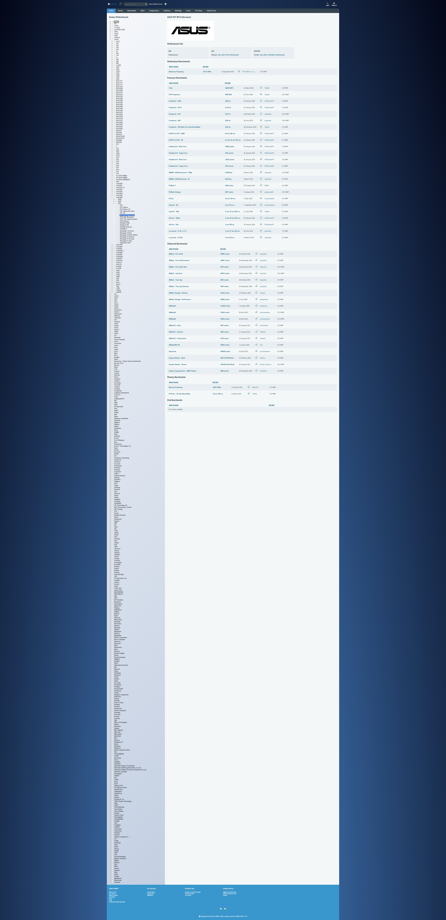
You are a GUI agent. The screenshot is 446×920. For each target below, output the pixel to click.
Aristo (116, 333)
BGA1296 (119, 101)
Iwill (115, 545)
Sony (116, 781)
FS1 (117, 172)
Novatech (117, 675)
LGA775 (119, 264)
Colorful (116, 381)
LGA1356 (119, 195)
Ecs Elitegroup (119, 440)
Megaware (117, 631)
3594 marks (224, 286)
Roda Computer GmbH (122, 750)
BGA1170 (119, 93)
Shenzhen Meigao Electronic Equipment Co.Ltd (130, 770)
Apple (116, 331)
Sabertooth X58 (125, 243)
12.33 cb (228, 107)
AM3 (117, 73)
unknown (117, 882)
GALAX (116, 478)
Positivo (117, 706)
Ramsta (117, 740)
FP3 (117, 160)
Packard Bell (118, 689)
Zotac (116, 874)
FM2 (117, 152)
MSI (115, 596)
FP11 (118, 156)
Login (116, 586)
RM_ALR (117, 732)
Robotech (117, 748)
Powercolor (118, 708)
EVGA (116, 438)
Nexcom (117, 669)
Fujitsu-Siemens (119, 476)
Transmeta (117, 831)
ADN (115, 32)
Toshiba (117, 827)
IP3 (115, 529)
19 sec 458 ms (218, 394)
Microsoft (117, 643)
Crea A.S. (117, 395)
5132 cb (228, 127)
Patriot (116, 693)
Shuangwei (118, 774)
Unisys (116, 849)
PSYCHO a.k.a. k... (249, 72)
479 (117, 49)
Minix (116, 649)
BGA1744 (119, 118)
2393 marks (224, 267)
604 (117, 53)
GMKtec (117, 481)
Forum (188, 11)
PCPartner (117, 685)
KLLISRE (117, 564)
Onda (116, 681)
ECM (116, 430)
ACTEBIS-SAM (119, 30)
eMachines (118, 878)
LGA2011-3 (120, 251)
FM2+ (118, 154)
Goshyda (117, 501)
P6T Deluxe (124, 207)
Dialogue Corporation (121, 418)
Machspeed (118, 604)
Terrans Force (119, 815)
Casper (116, 373)
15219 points (229, 159)
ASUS (116, 39)
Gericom (117, 493)
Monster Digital (119, 653)
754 (117, 55)
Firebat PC (117, 460)
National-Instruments (121, 665)
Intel (115, 537)
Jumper (116, 558)
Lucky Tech (118, 590)
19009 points (229, 146)
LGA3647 (119, 255)
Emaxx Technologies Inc (122, 446)
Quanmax (117, 726)
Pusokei (117, 718)
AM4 (117, 77)
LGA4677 (119, 258)
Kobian (116, 570)
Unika (116, 847)
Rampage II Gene (126, 233)
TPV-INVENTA (119, 807)
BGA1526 (119, 114)
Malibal (116, 612)
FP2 (117, 158)
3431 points (229, 153)
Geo (115, 491)
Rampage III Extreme (127, 237)
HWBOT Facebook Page (229, 892)
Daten (116, 410)
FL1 (117, 148)
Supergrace (118, 791)
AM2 (117, 69)
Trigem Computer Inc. (121, 837)
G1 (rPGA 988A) (121, 176)
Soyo (116, 783)
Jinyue (116, 556)
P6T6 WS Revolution (127, 217)
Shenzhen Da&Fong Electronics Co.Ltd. (127, 768)
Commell (117, 385)
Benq (116, 359)
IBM (115, 523)
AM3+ (118, 75)
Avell (116, 341)
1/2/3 (118, 41)
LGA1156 (119, 191)
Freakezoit (263, 306)
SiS (115, 777)
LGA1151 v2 (120, 187)
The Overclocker (189, 894)
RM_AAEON (118, 730)
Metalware (117, 635)
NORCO (117, 659)
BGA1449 (119, 110)
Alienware (117, 318)
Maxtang (117, 628)
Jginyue (117, 553)
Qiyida (116, 724)
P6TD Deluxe (124, 221)
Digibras (117, 422)
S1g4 (118, 276)
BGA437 (119, 130)
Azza (116, 351)
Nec (115, 667)
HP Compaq (118, 509)
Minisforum (118, 647)
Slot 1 (118, 282)
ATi (115, 294)
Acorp (116, 304)
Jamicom (117, 549)
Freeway (117, 470)
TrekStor (117, 833)
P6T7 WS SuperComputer (128, 219)
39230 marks (224, 319)
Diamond (117, 420)
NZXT (116, 663)
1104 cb (227, 114)
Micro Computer (119, 639)
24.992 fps (228, 172)
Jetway (116, 551)
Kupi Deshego (119, 574)
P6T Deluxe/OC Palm (127, 211)
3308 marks (229, 185)
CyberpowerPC (119, 399)
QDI (115, 720)
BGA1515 (119, 112)
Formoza (117, 462)
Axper (116, 349)
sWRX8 (118, 292)
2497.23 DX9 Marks (227, 358)
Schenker (117, 764)
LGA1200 (119, 193)
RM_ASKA (118, 734)
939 (117, 59)
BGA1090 (119, 89)
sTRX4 (118, 290)
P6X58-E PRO (125, 223)
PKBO (267, 185)
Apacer (116, 330)
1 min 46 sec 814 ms (232, 218)
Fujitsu (116, 474)
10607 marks (224, 260)
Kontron (117, 572)
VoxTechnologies (120, 856)
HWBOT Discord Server (229, 894)
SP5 (117, 280)
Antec (116, 324)
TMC (116, 803)
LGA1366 (119, 197)
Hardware (167, 11)
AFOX (116, 33)
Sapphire (117, 762)
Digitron (116, 424)
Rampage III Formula (127, 239)
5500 (119, 199)
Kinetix (116, 568)
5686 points (224, 371)
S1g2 (118, 272)
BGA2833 (119, 128)
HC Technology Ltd (120, 505)
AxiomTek (117, 343)
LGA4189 (119, 256)
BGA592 (119, 142)
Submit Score (211, 11)
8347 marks (224, 325)
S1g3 (118, 274)
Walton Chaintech (120, 858)
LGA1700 (119, 245)
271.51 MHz (207, 72)
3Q (115, 24)
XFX (115, 864)
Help (110, 900)
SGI (115, 752)
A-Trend (117, 28)
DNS (115, 404)
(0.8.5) (178, 231)
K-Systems (118, 562)
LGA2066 (119, 253)
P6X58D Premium (126, 227)
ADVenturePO (269, 101)
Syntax (116, 797)
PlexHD (116, 701)
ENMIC (116, 432)
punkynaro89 (269, 192)
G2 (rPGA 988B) (121, 178)
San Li (116, 760)
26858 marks (224, 299)
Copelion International (121, 393)
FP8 (117, 170)
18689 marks (224, 254)
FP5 (117, 164)
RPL (115, 738)
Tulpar (116, 841)
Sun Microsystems (120, 787)
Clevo (116, 377)
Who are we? (112, 892)
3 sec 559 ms (229, 224)
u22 (261, 345)
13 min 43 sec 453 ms (233, 140)
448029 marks (225, 351)
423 (117, 45)
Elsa (115, 442)
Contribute (112, 897)
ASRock (117, 37)
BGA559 (119, 140)
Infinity (116, 533)
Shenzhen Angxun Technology (124, 766)
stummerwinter (269, 198)
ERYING (117, 436)
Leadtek (117, 580)
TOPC (116, 805)
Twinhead (117, 843)
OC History (188, 895)
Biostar (116, 365)
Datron (116, 412)
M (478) (118, 266)
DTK (115, 408)
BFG (115, 353)
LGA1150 (119, 183)
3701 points (229, 166)
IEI (115, 525)
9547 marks (229, 192)
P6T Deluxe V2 (125, 209)
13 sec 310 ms (230, 198)
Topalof (267, 94)
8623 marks (224, 280)
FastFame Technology (121, 458)
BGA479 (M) (120, 136)
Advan (116, 308)
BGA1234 (119, 97)
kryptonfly (268, 114)
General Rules (151, 892)
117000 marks (225, 306)
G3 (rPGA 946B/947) (123, 180)
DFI (115, 401)
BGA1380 (119, 106)
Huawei (116, 521)
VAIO (116, 852)
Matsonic (117, 618)
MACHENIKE (118, 592)
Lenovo (116, 582)
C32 (117, 144)
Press (110, 899)
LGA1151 (119, 185)
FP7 (117, 168)
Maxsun (117, 626)
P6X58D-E (123, 229)
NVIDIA (116, 661)
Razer (116, 744)
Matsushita (118, 620)
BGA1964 (119, 122)
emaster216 (264, 325)
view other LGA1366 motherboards (272, 55)
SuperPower (118, 789)
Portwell (117, 704)
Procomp (117, 714)
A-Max (116, 26)
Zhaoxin (117, 870)
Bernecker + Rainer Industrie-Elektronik (127, 361)
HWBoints (150, 895)
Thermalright (118, 817)
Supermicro (118, 793)
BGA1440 (119, 108)
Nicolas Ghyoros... (266, 364)
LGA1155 (119, 189)
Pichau (116, 699)
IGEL (116, 527)
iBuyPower (117, 880)
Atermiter (117, 337)
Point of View (118, 702)
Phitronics (117, 697)
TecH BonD (118, 809)
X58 (119, 203)
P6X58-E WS (124, 225)
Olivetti (116, 679)
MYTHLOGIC (118, 600)
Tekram (116, 813)
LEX (115, 576)
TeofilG (267, 88)
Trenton (116, 835)
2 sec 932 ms (229, 237)
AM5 (117, 79)
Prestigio (117, 712)
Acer (115, 302)
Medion (116, 629)
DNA (115, 403)
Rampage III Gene (126, 241)
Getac (116, 495)
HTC (115, 511)
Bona (116, 367)
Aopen (116, 326)
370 (117, 43)
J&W (116, 547)
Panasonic (117, 691)
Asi (115, 335)
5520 (119, 201)
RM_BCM (117, 736)
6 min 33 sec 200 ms (232, 211)
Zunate (116, 876)
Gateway (117, 487)
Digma (116, 426)
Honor (116, 517)
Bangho (116, 357)
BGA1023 (119, 87)
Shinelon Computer (120, 772)
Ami (115, 320)
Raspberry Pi (118, 742)
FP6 (117, 166)
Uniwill (116, 851)
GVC (116, 483)
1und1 (116, 22)
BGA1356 (119, 103)
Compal (116, 387)
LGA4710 (119, 260)
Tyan (116, 845)
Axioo (116, 345)
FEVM (116, 454)
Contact (225, 895)
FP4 (117, 162)
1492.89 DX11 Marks (227, 364)
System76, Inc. (119, 799)
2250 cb (228, 120)
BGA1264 (119, 99)
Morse (116, 655)
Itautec (116, 543)
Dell (115, 414)
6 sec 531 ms (229, 205)
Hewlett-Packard (119, 515)
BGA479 (119, 134)
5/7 (117, 51)
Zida (115, 872)
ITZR (116, 531)
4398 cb (228, 101)
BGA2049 (119, 124)
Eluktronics (118, 444)
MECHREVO (118, 594)
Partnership (150, 894)
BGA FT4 (119, 85)
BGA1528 (119, 116)
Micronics (117, 641)
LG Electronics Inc (120, 578)
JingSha (117, 554)
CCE (115, 369)
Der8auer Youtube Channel (192, 892)
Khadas (116, 566)
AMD (116, 35)
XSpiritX (263, 332)
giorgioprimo (264, 299)
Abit (115, 300)
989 (117, 63)
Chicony (117, 375)
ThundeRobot (118, 819)
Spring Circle (118, 785)
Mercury (117, 633)
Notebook (117, 673)
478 (117, 47)
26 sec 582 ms (230, 133)
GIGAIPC (117, 479)
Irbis (115, 541)
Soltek (116, 779)
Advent (116, 312)
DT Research (118, 406)
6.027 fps (228, 179)
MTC (116, 598)
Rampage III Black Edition (129, 235)
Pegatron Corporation (121, 695)
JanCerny (263, 267)
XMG (116, 866)
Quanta (116, 728)
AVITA (116, 296)
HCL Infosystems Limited (122, 507)
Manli (116, 616)
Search (120, 11)
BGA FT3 (119, 83)
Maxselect (117, 624)
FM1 (117, 150)
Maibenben (118, 610)
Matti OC (255, 387)
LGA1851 (119, 247)
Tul (115, 839)
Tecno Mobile (118, 811)
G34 (117, 181)
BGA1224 (119, 95)
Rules (143, 11)
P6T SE (122, 213)
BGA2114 (119, 126)
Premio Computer (120, 710)
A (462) (118, 65)
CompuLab (117, 391)
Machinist (117, 602)
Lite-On (116, 584)
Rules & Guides (113, 895)
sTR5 (118, 288)
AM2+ (118, 71)
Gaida (116, 485)
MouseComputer (119, 657)
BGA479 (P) (120, 138)
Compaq (117, 389)
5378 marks (224, 338)
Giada (116, 497)
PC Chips (117, 683)
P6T (121, 205)
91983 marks (224, 345)
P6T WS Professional (127, 215)
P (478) (118, 268)
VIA (115, 854)
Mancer (116, 614)
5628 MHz (228, 94)
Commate (117, 383)
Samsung (117, 758)
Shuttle (116, 776)
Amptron (117, 322)
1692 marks (224, 332)
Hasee (116, 513)
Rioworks (117, 746)
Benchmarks (131, 11)
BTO (115, 355)
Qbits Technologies (120, 722)
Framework (118, 466)
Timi (115, 823)
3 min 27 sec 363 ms (232, 231)
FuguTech (117, 472)
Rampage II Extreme (127, 231)
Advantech (117, 310)
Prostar (116, 716)
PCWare (117, 687)
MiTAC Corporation (120, 637)
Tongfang (117, 825)
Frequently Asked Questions (117, 902)
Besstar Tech (118, 363)
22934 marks (224, 273)
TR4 (117, 286)
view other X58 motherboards (228, 55)
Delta (116, 416)
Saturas (262, 293)
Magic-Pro (117, 606)
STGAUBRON (119, 754)
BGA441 (119, 132)
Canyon (116, 371)
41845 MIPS (229, 88)
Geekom (117, 489)
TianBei (116, 821)
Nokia (116, 671)
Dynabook (117, 428)
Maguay (117, 608)
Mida (116, 645)
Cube (116, 397)
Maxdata (117, 622)
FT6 (117, 174)
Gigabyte (117, 499)
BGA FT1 (119, 81)
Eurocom (117, 452)
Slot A (118, 284)
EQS (116, 434)
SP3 (117, 278)
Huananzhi (117, 519)
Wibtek (116, 860)
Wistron (116, 862)
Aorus (116, 328)
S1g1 (118, 270)
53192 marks (224, 312)
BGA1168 (119, 91)
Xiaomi (116, 868)
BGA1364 (119, 105)
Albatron (117, 316)
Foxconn (117, 464)
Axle (115, 347)
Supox (116, 795)
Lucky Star (118, 588)
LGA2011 (119, 249)
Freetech (117, 468)
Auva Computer (119, 339)
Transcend (117, 829)
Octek (116, 677)
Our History (112, 894)
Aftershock (118, 314)
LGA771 (119, 262)
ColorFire (117, 379)
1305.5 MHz (217, 387)
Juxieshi (117, 560)
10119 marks (224, 293)
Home (111, 11)
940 (117, 61)
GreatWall (117, 503)
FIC (115, 456)
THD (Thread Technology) (122, 801)
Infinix (116, 535)
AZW (116, 298)
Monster (117, 651)
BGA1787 (119, 120)
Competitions (154, 11)
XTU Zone (198, 11)
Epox (116, 448)
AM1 (117, 67)
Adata (116, 306)
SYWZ (116, 756)
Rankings (178, 11)
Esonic (116, 450)
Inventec (117, 539)
